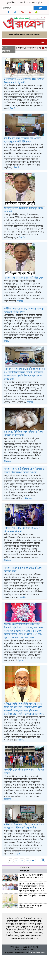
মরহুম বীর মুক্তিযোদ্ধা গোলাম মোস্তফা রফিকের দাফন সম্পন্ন (31, 876)
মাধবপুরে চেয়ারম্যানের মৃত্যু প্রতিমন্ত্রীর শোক (23, 277)
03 (22, 860)
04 (28, 860)
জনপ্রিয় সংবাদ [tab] (24, 871)
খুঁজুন (40, 8)
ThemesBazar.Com (37, 952)
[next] (33, 860)
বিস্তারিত (13, 108)
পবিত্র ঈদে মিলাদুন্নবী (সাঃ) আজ (32, 895)
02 (16, 860)
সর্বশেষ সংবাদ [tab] (24, 867)
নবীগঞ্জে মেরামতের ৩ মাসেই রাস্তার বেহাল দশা (30, 906)
